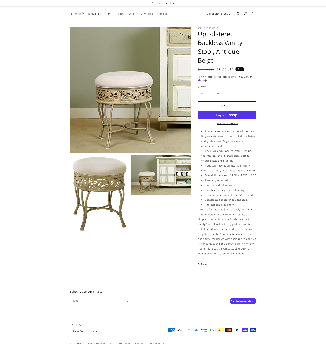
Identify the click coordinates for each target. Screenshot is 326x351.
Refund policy (124, 343)
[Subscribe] (127, 301)
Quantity (202, 86)
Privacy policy (139, 343)
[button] (133, 13)
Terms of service (156, 343)
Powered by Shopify (106, 343)
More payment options (227, 123)
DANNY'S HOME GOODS (87, 343)
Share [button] (204, 263)
